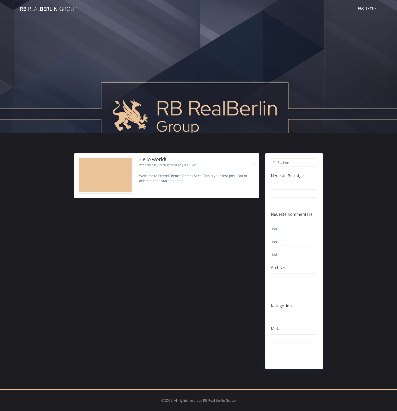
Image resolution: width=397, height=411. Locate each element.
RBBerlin (48, 9)
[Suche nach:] (294, 162)
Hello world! (152, 159)
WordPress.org (283, 362)
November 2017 (284, 293)
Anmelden (280, 338)
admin (149, 165)
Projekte (366, 8)
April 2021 (280, 277)
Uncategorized (167, 165)
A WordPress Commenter (291, 224)
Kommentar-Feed (285, 354)
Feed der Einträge (285, 346)
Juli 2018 (278, 285)
